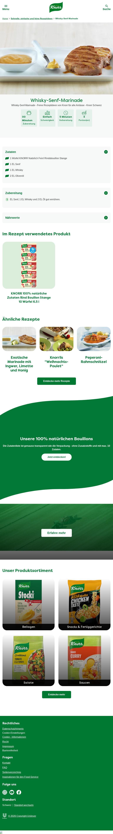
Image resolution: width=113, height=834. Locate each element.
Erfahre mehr (56, 533)
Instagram (4, 792)
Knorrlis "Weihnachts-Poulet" (56, 362)
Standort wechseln (24, 805)
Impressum (8, 746)
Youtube (11, 792)
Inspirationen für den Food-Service (20, 777)
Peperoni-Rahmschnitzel (94, 360)
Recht (5, 741)
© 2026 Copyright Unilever (22, 816)
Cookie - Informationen (14, 737)
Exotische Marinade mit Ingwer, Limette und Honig (19, 364)
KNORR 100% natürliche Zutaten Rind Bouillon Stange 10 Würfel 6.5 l (29, 297)
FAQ (4, 767)
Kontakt (6, 763)
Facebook (18, 792)
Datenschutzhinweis (13, 729)
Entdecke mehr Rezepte (56, 381)
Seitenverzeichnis (11, 772)
